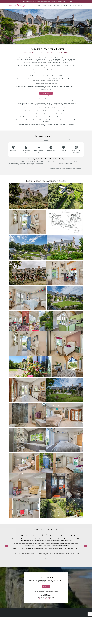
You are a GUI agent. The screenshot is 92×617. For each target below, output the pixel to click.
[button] (2, 26)
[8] (49, 42)
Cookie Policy (55, 611)
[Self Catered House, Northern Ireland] (17, 5)
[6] (46, 42)
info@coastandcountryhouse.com (46, 598)
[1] (40, 42)
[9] (50, 42)
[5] (45, 42)
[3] (42, 42)
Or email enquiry (46, 95)
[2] (41, 42)
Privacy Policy (47, 611)
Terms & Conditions (38, 611)
